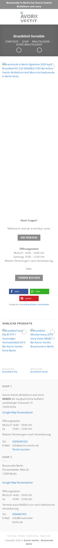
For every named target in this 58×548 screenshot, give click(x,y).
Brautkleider (41, 41)
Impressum (45, 536)
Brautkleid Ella (9, 371)
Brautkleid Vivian (39, 371)
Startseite (12, 41)
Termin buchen (21, 449)
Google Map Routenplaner (17, 412)
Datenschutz (33, 536)
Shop (25, 41)
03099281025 (20, 441)
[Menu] (53, 16)
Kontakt (21, 536)
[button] (18, 291)
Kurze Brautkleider (29, 44)
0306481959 (19, 514)
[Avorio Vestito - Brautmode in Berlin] (29, 16)
